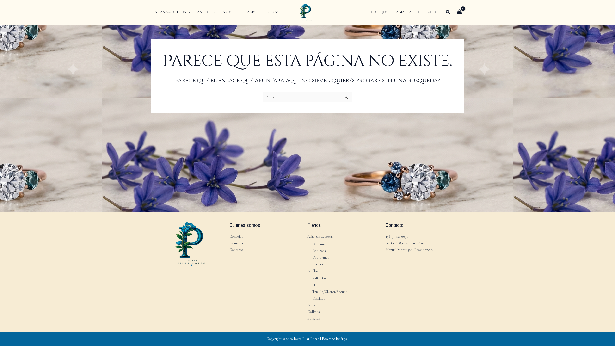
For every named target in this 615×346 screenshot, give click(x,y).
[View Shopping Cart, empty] (459, 12)
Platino (317, 264)
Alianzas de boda (320, 236)
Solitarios (319, 278)
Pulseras (314, 318)
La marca (236, 243)
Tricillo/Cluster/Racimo (330, 292)
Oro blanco (320, 257)
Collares (314, 311)
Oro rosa (319, 250)
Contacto (236, 249)
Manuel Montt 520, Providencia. (409, 249)
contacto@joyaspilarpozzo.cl (406, 243)
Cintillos (318, 298)
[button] (188, 12)
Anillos (313, 271)
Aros (311, 305)
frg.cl (345, 338)
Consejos (236, 236)
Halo (316, 285)
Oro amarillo (322, 244)
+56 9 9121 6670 (397, 236)
